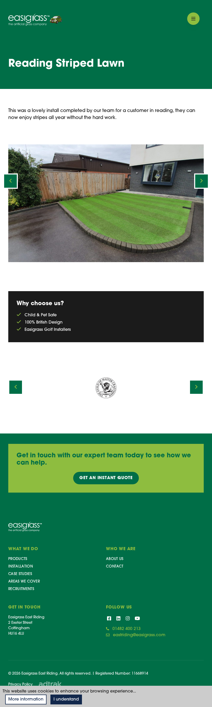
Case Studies (20, 574)
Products (17, 559)
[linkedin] (118, 619)
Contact (114, 567)
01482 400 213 (126, 629)
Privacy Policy (20, 685)
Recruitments (21, 589)
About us (115, 559)
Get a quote (106, 478)
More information (25, 699)
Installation (20, 567)
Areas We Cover (24, 582)
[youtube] (137, 619)
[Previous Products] (10, 181)
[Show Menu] (193, 18)
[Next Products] (201, 181)
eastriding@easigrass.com (139, 635)
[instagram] (128, 619)
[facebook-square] (109, 619)
